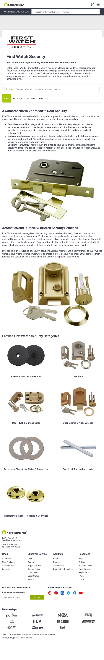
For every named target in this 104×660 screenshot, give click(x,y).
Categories (17, 98)
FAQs (81, 576)
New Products (8, 562)
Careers (56, 562)
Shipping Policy (34, 565)
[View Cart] (92, 4)
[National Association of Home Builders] (63, 628)
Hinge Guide (84, 572)
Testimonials (58, 565)
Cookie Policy (19, 638)
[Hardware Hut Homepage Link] (14, 4)
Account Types (85, 565)
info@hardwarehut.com (12, 540)
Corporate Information (63, 569)
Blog (80, 559)
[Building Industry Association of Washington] (37, 628)
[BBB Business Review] (63, 621)
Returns (31, 579)
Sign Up (31, 562)
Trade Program (85, 569)
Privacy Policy (7, 638)
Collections (30, 98)
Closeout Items (8, 565)
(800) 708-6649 (22, 12)
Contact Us (33, 572)
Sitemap (29, 638)
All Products (43, 98)
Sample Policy (34, 569)
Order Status (33, 576)
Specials (5, 569)
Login (30, 559)
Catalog (82, 562)
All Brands (6, 559)
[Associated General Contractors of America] (12, 628)
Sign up (37, 597)
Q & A (81, 579)
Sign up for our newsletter (13, 593)
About (6, 98)
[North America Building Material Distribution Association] (88, 621)
